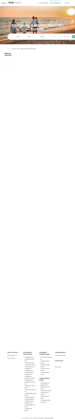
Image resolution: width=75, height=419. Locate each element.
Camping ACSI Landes (45, 390)
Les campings (55, 3)
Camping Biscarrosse (29, 364)
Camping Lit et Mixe (29, 378)
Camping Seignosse (29, 399)
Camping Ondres (28, 380)
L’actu (67, 3)
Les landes (43, 3)
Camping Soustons (29, 401)
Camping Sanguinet (29, 397)
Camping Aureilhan (29, 363)
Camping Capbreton (29, 366)
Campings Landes (15, 48)
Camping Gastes (28, 370)
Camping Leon (28, 374)
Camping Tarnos (28, 403)
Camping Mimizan (29, 357)
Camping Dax (27, 368)
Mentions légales (49, 418)
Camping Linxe (28, 376)
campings (12, 2)
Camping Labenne (28, 372)
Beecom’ (41, 418)
